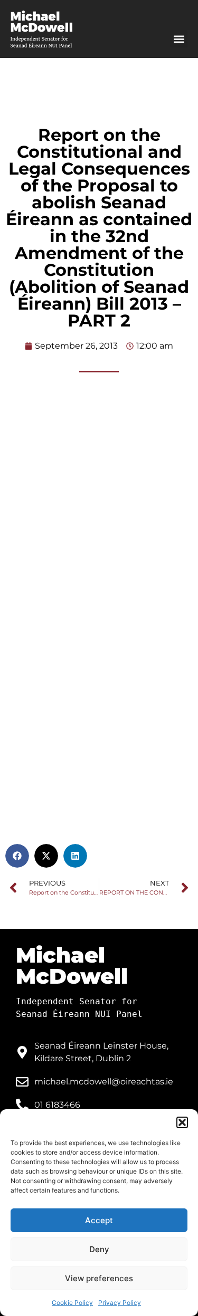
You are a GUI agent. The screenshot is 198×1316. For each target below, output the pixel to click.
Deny (99, 1249)
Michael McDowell (72, 965)
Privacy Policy (119, 1303)
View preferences (99, 1278)
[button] (182, 1122)
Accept (99, 1220)
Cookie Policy (72, 1303)
